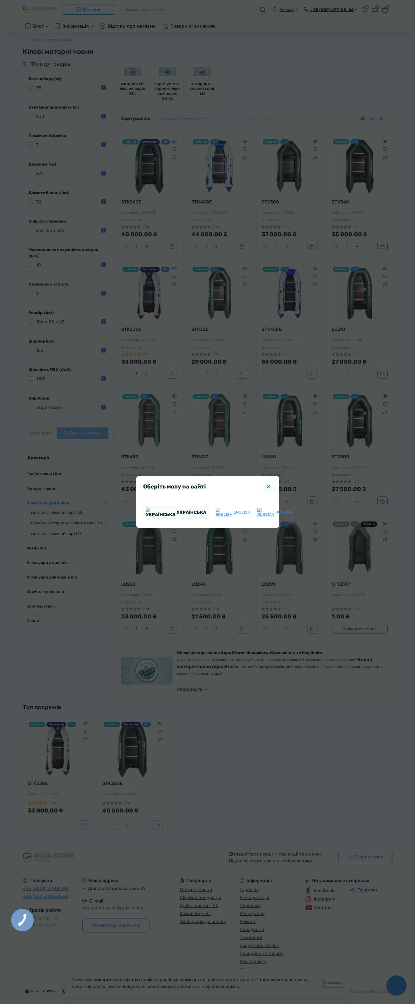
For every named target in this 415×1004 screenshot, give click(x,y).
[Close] (268, 486)
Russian (284, 512)
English (242, 512)
